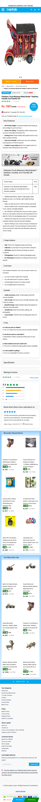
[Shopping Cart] (38, 10)
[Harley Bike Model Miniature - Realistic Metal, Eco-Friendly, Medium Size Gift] (10, 620)
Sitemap (4, 751)
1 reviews (16, 101)
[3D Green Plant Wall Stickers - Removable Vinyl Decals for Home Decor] (31, 495)
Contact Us (5, 727)
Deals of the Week (7, 746)
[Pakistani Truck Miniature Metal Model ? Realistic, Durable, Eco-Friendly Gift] (10, 456)
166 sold (25, 93)
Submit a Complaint (7, 718)
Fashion (4, 697)
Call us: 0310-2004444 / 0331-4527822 (13, 730)
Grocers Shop (5, 702)
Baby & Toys (5, 704)
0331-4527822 (28, 6)
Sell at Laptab (5, 744)
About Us (4, 725)
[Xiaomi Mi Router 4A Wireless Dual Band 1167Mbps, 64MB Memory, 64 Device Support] (31, 456)
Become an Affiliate (7, 739)
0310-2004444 (17, 6)
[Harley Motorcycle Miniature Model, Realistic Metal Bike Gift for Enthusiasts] (31, 580)
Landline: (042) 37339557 (9, 732)
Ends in (14, 93)
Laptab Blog (5, 748)
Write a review (34, 377)
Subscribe (34, 764)
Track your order (6, 741)
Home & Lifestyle (6, 700)
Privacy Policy (6, 714)
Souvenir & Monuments (25, 116)
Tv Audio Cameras (7, 695)
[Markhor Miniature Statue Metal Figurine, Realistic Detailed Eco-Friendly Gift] (10, 659)
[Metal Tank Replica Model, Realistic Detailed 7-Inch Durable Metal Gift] (10, 580)
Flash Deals (6, 93)
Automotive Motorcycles (8, 693)
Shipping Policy (6, 716)
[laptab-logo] (12, 9)
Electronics (5, 690)
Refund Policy (5, 711)
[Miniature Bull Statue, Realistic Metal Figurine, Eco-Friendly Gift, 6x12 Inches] (31, 659)
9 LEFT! (33, 107)
